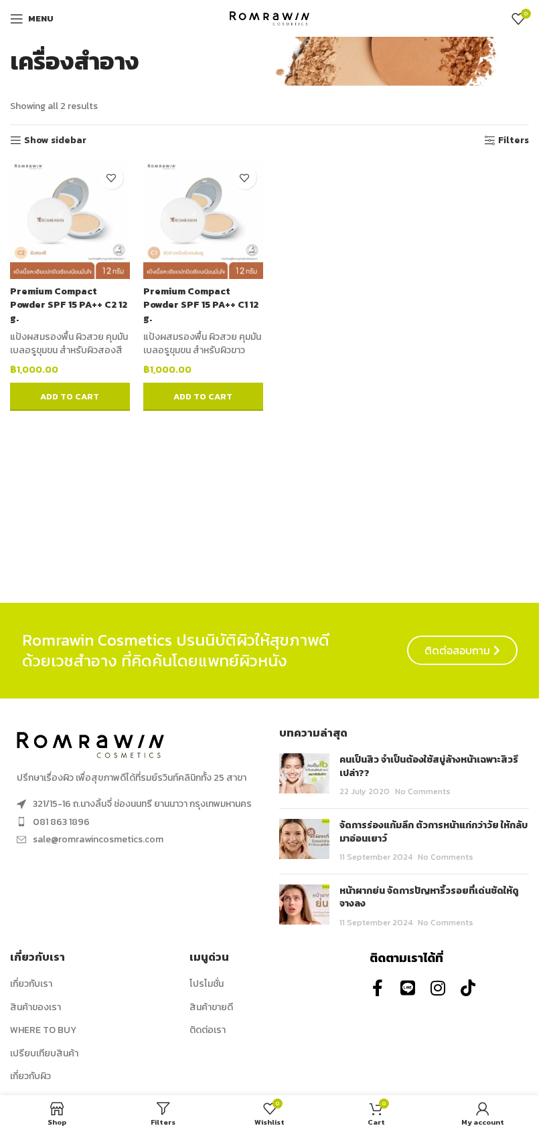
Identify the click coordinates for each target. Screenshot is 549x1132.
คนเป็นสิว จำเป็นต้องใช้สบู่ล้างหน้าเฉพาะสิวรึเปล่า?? (428, 766)
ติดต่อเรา (207, 1030)
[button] (70, 397)
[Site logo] (270, 18)
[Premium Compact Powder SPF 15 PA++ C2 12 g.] (70, 219)
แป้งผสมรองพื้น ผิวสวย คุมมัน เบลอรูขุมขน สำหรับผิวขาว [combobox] (202, 344)
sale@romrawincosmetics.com (98, 839)
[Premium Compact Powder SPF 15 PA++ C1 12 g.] (203, 219)
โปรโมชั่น (206, 984)
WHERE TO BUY (43, 1030)
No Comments (423, 791)
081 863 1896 (61, 822)
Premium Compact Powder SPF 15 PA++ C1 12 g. (200, 304)
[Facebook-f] (378, 987)
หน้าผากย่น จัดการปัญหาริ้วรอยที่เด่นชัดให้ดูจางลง (429, 897)
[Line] (408, 987)
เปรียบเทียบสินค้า (44, 1053)
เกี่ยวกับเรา (31, 984)
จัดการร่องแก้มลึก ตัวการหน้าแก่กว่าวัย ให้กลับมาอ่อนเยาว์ (433, 832)
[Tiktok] (468, 987)
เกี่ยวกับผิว (30, 1076)
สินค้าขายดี (211, 1007)
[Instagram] (438, 987)
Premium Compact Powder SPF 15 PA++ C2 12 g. (68, 304)
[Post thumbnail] (304, 775)
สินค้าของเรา (35, 1007)
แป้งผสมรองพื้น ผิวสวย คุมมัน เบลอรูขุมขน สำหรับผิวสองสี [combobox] (69, 344)
